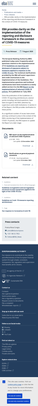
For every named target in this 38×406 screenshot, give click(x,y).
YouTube (7, 334)
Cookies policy (7, 351)
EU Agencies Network (15, 276)
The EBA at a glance (9, 344)
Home (4, 10)
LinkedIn (7, 330)
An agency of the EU (14, 271)
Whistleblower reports (10, 305)
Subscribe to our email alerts (12, 315)
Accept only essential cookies (18, 401)
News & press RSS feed (10, 318)
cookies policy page (15, 384)
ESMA (4, 366)
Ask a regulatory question (11, 298)
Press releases (9, 15)
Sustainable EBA (17, 281)
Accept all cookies (14, 396)
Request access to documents (12, 301)
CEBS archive (6, 370)
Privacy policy (7, 346)
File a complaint (7, 303)
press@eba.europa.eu (15, 230)
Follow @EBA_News (14, 237)
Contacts (5, 291)
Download (26, 146)
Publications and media (12, 12)
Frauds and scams (8, 354)
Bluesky (7, 327)
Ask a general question (10, 294)
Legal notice (6, 349)
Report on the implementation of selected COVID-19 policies (18, 89)
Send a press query (9, 296)
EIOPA (4, 363)
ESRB (4, 368)
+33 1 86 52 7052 (13, 234)
